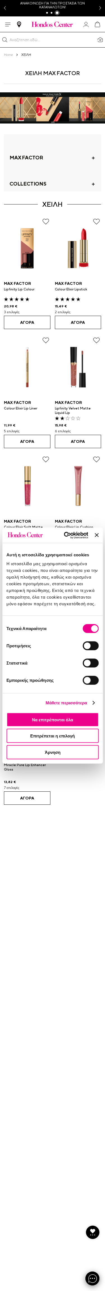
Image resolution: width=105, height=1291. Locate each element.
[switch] (91, 645)
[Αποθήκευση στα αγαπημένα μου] (46, 221)
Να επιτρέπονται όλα (52, 719)
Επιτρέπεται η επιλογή (52, 736)
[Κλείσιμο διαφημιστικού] (97, 535)
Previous (4, 8)
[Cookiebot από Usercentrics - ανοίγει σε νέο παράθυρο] (66, 535)
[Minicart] (97, 24)
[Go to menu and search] (7, 24)
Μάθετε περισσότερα (66, 702)
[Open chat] (92, 1278)
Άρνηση (52, 752)
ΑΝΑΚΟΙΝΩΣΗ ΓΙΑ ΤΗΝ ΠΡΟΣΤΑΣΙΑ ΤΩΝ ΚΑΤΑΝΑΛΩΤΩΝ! (52, 5)
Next (100, 8)
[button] (4, 39)
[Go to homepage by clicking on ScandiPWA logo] (52, 24)
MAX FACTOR (17, 283)
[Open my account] (86, 24)
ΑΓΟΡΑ (27, 322)
